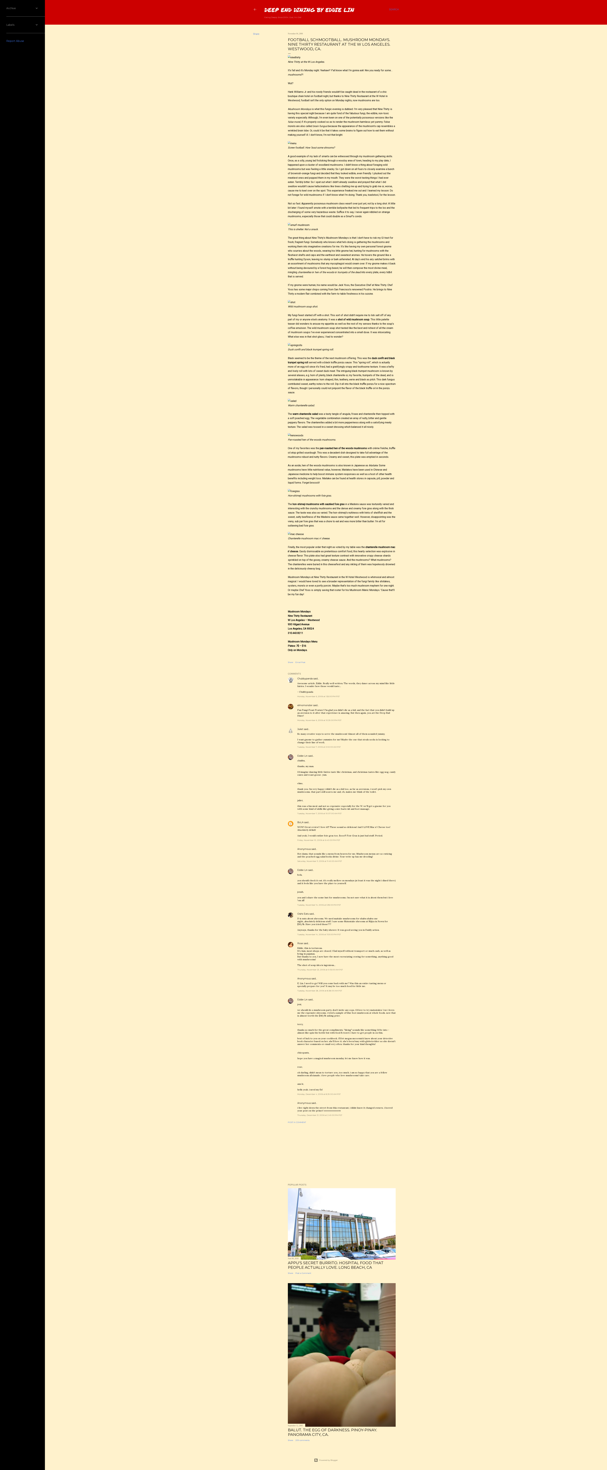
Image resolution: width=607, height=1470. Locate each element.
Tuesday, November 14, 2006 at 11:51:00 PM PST (319, 934)
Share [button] (256, 34)
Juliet (300, 729)
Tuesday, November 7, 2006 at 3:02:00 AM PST (319, 747)
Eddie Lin (302, 755)
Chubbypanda (305, 678)
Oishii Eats (303, 913)
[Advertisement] (342, 1153)
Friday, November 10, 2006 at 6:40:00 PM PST (318, 840)
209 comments (302, 1440)
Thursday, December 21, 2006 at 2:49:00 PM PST (319, 1115)
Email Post (300, 662)
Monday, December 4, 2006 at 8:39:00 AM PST (319, 1094)
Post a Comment (297, 1122)
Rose (300, 943)
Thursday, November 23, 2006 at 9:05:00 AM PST (320, 969)
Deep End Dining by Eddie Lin (309, 10)
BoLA (300, 822)
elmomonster (305, 705)
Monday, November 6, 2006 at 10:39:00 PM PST (319, 720)
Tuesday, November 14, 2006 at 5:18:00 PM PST (319, 905)
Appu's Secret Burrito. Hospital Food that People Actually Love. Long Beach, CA (335, 1265)
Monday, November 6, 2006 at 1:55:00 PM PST (318, 696)
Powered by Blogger (328, 1460)
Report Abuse (15, 40)
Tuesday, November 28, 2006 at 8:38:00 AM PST (319, 990)
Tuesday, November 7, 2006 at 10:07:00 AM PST (319, 813)
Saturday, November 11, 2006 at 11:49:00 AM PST (319, 861)
